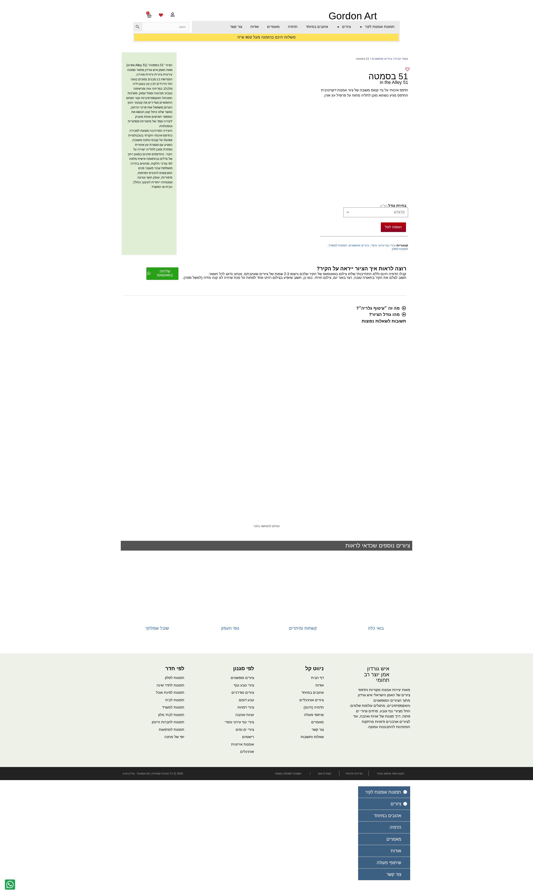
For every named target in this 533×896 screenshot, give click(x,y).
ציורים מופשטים (382, 58)
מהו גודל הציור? (384, 314)
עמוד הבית (401, 58)
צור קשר (236, 27)
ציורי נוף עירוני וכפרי (383, 245)
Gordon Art (353, 15)
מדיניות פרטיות (354, 773)
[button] (267, 309)
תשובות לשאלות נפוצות (384, 321)
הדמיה (293, 27)
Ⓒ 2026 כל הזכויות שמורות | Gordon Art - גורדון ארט (153, 773)
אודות (254, 27)
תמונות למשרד (338, 245)
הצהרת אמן (324, 773)
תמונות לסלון (400, 249)
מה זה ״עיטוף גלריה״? (378, 308)
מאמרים (273, 27)
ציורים (346, 27)
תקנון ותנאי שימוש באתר (390, 773)
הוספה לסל (393, 227)
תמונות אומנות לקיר (380, 27)
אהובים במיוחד (317, 27)
